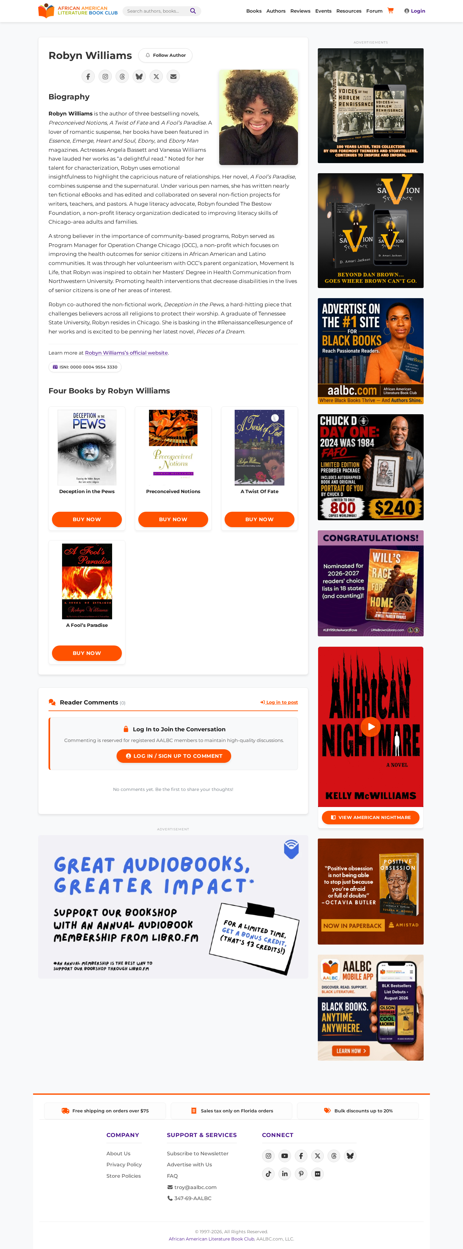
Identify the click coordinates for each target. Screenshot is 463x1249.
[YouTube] (284, 1156)
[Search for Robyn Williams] (258, 117)
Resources (349, 11)
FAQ (172, 1176)
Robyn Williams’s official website (126, 353)
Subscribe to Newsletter (198, 1154)
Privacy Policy (124, 1165)
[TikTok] (268, 1174)
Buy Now (87, 519)
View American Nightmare (375, 817)
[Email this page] (173, 76)
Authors (276, 11)
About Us (118, 1154)
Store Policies (123, 1176)
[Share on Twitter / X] (156, 76)
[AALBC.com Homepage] (78, 11)
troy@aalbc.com (195, 1187)
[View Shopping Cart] (391, 11)
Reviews (300, 11)
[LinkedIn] (284, 1174)
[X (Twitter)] (317, 1156)
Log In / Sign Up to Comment (177, 756)
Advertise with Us (189, 1165)
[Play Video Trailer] (371, 727)
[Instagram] (268, 1156)
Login (418, 11)
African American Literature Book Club (211, 1239)
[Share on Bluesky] (139, 76)
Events (323, 11)
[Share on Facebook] (88, 76)
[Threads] (334, 1156)
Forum (374, 11)
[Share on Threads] (122, 76)
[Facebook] (301, 1156)
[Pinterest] (301, 1174)
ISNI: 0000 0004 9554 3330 (88, 366)
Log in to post (281, 702)
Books (254, 11)
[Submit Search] (192, 11)
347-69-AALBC (192, 1198)
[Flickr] (317, 1174)
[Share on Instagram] (105, 76)
